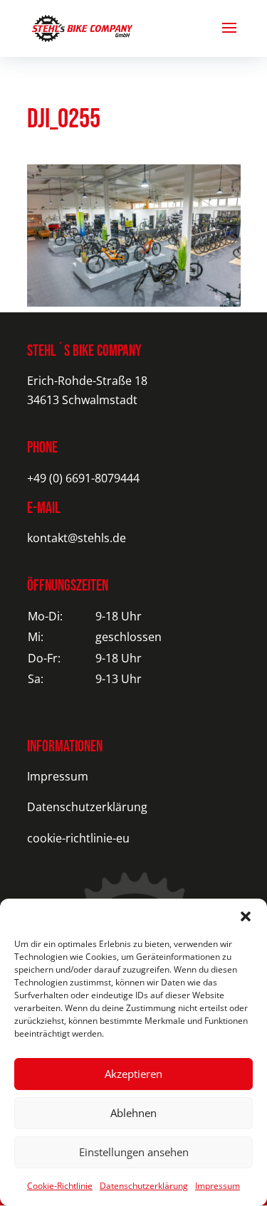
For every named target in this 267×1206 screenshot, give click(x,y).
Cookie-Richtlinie (60, 1186)
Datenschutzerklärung (144, 1186)
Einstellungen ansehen (134, 1152)
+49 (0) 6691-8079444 (83, 478)
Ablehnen (133, 1113)
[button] (246, 916)
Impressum (217, 1186)
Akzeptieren (133, 1074)
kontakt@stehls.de (76, 538)
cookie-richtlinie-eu (78, 838)
